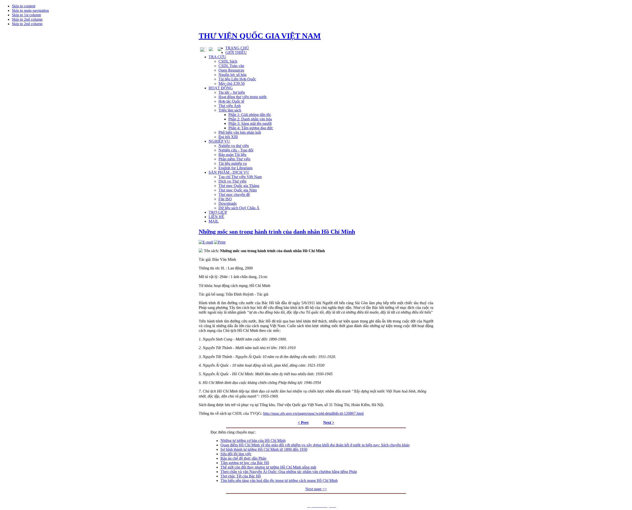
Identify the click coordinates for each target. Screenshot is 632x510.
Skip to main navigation (30, 10)
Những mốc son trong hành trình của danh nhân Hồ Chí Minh (277, 231)
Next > (328, 422)
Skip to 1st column (26, 15)
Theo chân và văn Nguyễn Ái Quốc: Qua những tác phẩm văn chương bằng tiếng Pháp (288, 472)
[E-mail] (206, 242)
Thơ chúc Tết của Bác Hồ (240, 476)
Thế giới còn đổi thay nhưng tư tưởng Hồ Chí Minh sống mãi (268, 467)
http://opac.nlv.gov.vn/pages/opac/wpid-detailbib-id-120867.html (313, 413)
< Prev (303, 422)
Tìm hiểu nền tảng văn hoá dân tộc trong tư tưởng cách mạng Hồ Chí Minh (279, 480)
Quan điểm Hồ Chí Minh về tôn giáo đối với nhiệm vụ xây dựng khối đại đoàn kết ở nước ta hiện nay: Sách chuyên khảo (315, 445)
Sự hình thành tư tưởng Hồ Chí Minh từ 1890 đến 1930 (263, 449)
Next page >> (316, 489)
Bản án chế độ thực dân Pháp (243, 458)
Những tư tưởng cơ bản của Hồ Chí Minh (253, 440)
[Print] (219, 242)
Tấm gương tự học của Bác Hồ (244, 463)
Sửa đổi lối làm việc (236, 454)
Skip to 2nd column (27, 19)
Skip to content (23, 6)
